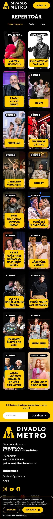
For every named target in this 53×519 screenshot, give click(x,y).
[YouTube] (12, 489)
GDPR (6, 481)
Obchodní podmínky (14, 476)
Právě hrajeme (15, 24)
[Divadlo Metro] (15, 5)
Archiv (32, 24)
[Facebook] (18, 489)
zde (25, 516)
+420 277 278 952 (14, 459)
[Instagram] (5, 489)
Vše (43, 24)
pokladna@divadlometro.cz (20, 463)
